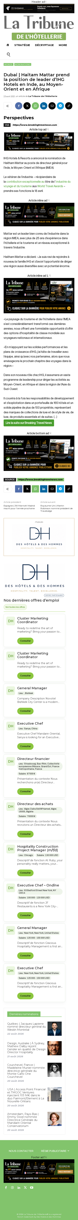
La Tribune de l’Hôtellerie (42, 96)
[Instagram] (12, 1188)
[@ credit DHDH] (39, 12)
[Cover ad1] (39, 453)
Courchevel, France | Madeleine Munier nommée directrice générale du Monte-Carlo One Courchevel (26, 1070)
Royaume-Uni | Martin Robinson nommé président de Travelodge (56, 508)
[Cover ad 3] (39, 229)
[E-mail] (52, 105)
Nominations (22, 64)
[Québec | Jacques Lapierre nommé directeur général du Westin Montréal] (55, 1029)
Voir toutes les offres (15, 607)
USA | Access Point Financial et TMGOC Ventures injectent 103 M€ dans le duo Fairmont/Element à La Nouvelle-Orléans (26, 1095)
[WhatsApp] (35, 105)
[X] (27, 105)
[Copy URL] (68, 105)
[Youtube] (31, 1188)
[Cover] (39, 153)
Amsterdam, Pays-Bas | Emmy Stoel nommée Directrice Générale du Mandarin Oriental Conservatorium (23, 1120)
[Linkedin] (43, 105)
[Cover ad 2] (39, 295)
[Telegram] (60, 105)
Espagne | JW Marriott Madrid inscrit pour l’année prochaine (19, 507)
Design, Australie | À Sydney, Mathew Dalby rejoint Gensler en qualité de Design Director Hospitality (26, 1048)
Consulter (25, 641)
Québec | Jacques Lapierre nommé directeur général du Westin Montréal (26, 1026)
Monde (8, 64)
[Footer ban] (39, 1171)
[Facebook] (18, 105)
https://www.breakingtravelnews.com (35, 125)
